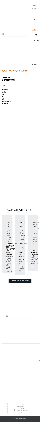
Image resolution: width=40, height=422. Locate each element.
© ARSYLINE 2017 (20, 419)
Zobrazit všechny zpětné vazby (20, 281)
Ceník (34, 19)
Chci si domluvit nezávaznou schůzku (13, 193)
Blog (34, 30)
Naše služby (34, 7)
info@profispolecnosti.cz (18, 375)
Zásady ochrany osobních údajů (16, 379)
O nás (33, 52)
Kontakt (35, 64)
